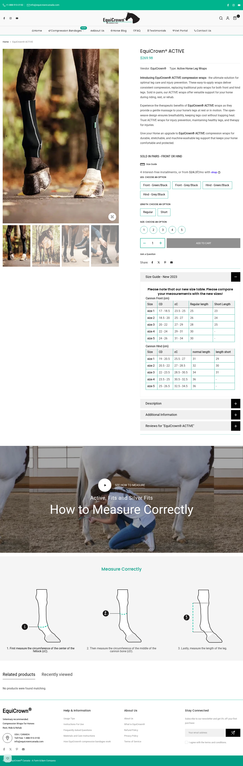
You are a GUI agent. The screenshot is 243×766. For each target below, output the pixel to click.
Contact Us (204, 30)
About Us (98, 30)
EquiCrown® (158, 68)
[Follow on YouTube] (238, 5)
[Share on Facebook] (152, 262)
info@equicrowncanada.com (44, 5)
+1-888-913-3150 (14, 5)
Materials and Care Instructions (79, 735)
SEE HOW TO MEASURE (130, 485)
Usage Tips (69, 718)
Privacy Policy (131, 735)
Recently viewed (57, 674)
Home (38, 30)
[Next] (112, 136)
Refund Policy (131, 730)
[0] (235, 18)
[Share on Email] (171, 262)
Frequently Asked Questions (78, 730)
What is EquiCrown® (134, 724)
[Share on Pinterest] (165, 262)
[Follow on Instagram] (233, 5)
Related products (19, 674)
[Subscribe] (233, 733)
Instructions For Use (74, 724)
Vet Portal (181, 30)
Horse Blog (120, 30)
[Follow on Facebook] (227, 5)
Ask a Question (147, 254)
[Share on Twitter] (158, 262)
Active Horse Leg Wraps (192, 68)
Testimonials (157, 30)
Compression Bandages (68, 30)
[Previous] (9, 136)
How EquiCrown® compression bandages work (87, 741)
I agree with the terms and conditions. (208, 742)
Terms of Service (132, 741)
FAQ (138, 30)
